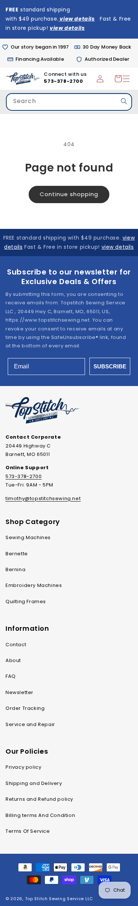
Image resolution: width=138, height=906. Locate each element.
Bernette (17, 553)
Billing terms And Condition (40, 815)
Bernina (15, 569)
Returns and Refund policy (39, 799)
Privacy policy (23, 767)
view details (118, 247)
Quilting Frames (26, 601)
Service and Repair (30, 724)
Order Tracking (25, 708)
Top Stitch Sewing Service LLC (59, 899)
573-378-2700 (63, 81)
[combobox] (69, 103)
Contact (16, 644)
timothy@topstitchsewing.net (43, 498)
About (13, 660)
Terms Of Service (28, 831)
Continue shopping (69, 194)
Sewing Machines (28, 537)
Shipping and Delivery (34, 783)
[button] (118, 79)
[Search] (124, 101)
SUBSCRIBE (109, 366)
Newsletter (19, 692)
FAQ (11, 676)
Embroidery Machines (34, 585)
